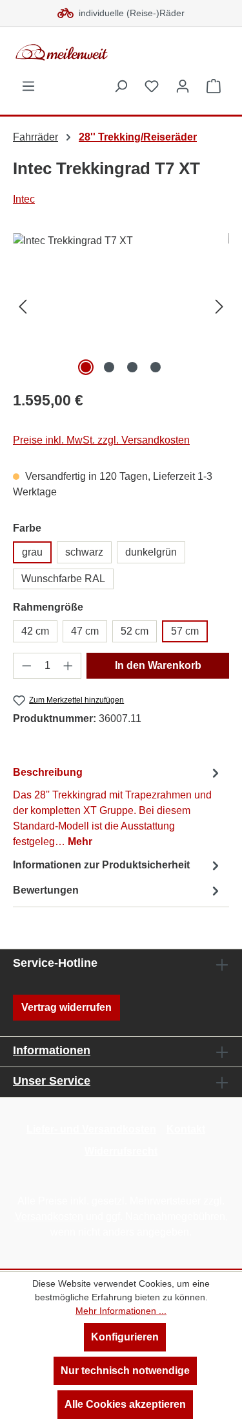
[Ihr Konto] (182, 86)
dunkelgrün (151, 552)
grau (32, 552)
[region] (121, 306)
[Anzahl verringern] (26, 666)
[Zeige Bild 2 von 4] (109, 367)
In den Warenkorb (158, 665)
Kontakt (185, 1129)
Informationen (51, 1050)
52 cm (134, 631)
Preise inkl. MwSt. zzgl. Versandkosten (101, 440)
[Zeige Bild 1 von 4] (86, 367)
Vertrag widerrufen (66, 1007)
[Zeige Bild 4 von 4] (155, 367)
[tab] (118, 806)
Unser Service (51, 1080)
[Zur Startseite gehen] (110, 53)
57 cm (185, 631)
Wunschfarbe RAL (63, 578)
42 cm (35, 631)
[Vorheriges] (22, 306)
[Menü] (28, 86)
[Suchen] (120, 86)
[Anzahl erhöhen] (68, 666)
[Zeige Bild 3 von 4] (132, 367)
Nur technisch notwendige (125, 1370)
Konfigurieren (125, 1336)
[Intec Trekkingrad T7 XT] (121, 306)
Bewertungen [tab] (46, 890)
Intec (24, 199)
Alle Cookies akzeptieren (125, 1404)
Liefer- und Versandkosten (91, 1129)
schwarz (84, 552)
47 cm (85, 631)
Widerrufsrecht (121, 1151)
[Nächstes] (219, 306)
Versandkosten (49, 1216)
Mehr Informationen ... (121, 1310)
